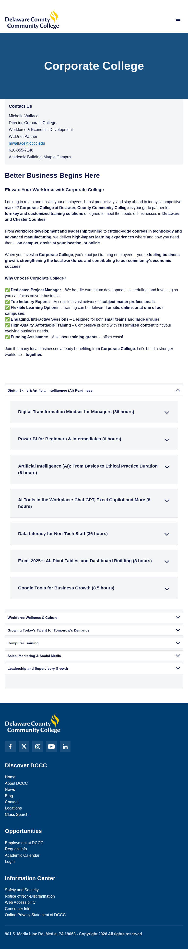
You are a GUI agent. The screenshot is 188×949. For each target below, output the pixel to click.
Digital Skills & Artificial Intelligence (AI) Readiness (50, 390)
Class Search (16, 814)
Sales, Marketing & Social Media (34, 656)
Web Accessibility (20, 902)
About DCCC (16, 783)
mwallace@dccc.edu (27, 143)
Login (10, 861)
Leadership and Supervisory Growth (38, 668)
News (10, 789)
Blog (9, 796)
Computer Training (23, 643)
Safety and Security (22, 890)
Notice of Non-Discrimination (30, 896)
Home (10, 777)
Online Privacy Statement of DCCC (35, 915)
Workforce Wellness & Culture (33, 618)
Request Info (16, 849)
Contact (11, 802)
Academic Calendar (22, 855)
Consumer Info (17, 909)
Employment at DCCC (24, 843)
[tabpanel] (94, 502)
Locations (13, 808)
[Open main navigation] (178, 19)
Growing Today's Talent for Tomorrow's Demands (49, 630)
